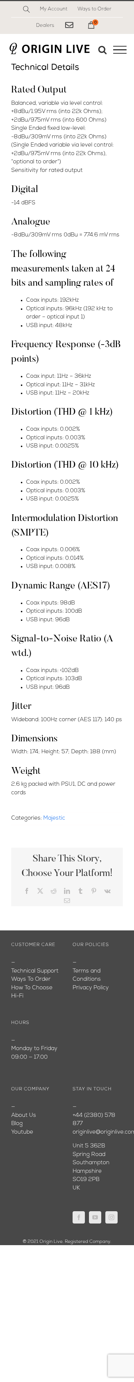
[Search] (26, 9)
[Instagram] (111, 1217)
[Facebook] (79, 1217)
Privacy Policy (91, 988)
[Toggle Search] (102, 49)
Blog (17, 1124)
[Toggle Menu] (120, 50)
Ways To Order (31, 979)
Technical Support (34, 971)
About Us (23, 1115)
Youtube (22, 1132)
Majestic (54, 818)
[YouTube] (95, 1217)
